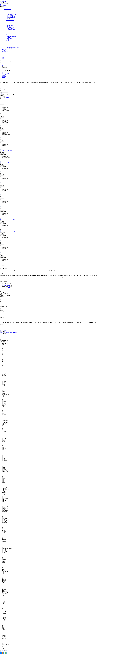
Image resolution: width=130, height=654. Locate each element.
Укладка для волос (9, 34)
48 (7, 97)
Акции (3, 50)
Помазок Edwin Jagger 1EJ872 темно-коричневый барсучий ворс (11, 253)
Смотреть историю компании (7, 284)
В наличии (2, 95)
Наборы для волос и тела (10, 16)
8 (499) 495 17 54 (3, 1)
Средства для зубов (9, 41)
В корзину (2, 104)
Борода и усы (6, 18)
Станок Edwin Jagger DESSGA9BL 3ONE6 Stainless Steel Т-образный (12, 138)
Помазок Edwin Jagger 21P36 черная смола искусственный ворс (11, 241)
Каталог (3, 8)
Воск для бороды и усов (10, 29)
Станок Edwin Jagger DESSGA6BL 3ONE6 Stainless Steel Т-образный (12, 126)
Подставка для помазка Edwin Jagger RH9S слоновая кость (10, 207)
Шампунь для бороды (10, 28)
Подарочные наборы (8, 13)
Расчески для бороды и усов (11, 23)
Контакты (4, 52)
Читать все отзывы (3, 328)
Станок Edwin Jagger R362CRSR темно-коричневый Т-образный (11, 150)
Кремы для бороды (9, 22)
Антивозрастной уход (8, 48)
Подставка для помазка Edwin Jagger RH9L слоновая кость (10, 219)
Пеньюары (8, 46)
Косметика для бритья (8, 30)
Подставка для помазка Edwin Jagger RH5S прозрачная (9, 195)
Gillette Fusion (12, 93)
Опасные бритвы (9, 45)
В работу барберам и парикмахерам (12, 47)
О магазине (4, 49)
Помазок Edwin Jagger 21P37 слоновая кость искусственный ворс (11, 114)
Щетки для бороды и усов (10, 24)
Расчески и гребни (9, 37)
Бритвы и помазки (7, 9)
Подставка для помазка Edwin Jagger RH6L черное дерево (10, 183)
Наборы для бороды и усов (11, 14)
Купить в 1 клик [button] (3, 105)
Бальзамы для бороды (10, 20)
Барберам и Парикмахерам (9, 43)
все (9, 97)
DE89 (4, 93)
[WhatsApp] (5, 653)
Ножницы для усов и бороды (11, 19)
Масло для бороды (9, 26)
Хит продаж (2, 96)
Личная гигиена (7, 39)
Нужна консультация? (4, 3)
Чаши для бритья (9, 12)
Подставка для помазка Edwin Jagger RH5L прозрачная (9, 231)
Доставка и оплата (5, 51)
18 (5, 97)
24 (6, 97)
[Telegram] (6, 653)
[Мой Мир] (3, 653)
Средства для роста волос (10, 33)
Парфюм (7, 40)
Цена (1, 85)
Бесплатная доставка (6, 285)
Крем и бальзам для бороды (11, 27)
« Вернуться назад (3, 330)
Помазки (8, 11)
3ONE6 (1, 93)
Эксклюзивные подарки (10, 17)
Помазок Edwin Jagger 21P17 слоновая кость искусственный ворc (11, 172)
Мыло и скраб (8, 42)
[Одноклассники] (2, 653)
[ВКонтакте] (1, 653)
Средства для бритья (10, 31)
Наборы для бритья (9, 15)
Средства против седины (10, 35)
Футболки (8, 44)
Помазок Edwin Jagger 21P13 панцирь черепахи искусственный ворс (12, 162)
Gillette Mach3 (7, 93)
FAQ (3, 53)
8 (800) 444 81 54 (3, 5)
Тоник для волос (9, 38)
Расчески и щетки (9, 25)
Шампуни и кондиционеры (11, 36)
